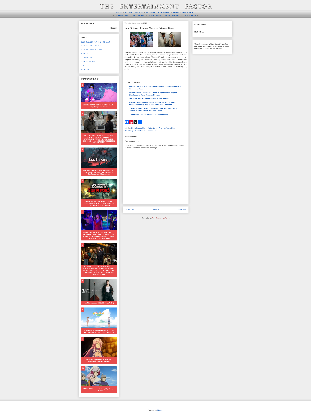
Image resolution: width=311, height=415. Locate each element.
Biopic (133, 128)
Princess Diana (153, 131)
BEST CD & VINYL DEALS (91, 46)
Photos (137, 131)
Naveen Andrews (159, 128)
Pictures (143, 131)
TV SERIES (150, 13)
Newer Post (130, 210)
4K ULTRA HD (139, 15)
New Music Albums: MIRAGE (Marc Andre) (99, 303)
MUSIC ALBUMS (172, 15)
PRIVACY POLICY (88, 62)
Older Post (182, 210)
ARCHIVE (84, 54)
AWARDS (128, 13)
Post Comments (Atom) (161, 218)
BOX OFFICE (187, 13)
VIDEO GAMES (189, 15)
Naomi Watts (147, 128)
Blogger (160, 410)
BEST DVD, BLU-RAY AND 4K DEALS (95, 42)
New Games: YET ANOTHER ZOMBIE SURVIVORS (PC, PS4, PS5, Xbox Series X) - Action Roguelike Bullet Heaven (99, 203)
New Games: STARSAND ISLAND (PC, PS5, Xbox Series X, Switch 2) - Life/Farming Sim (99, 331)
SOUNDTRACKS (155, 15)
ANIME (176, 13)
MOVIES (139, 13)
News (168, 128)
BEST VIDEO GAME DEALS (91, 50)
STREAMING (164, 13)
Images (139, 128)
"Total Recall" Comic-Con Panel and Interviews (148, 114)
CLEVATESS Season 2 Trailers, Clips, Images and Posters (98, 390)
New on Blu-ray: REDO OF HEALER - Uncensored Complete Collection (99, 360)
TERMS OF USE (87, 58)
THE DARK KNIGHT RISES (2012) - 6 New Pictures (149, 99)
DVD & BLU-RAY (122, 15)
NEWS (119, 13)
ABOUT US (85, 70)
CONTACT (85, 66)
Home (156, 210)
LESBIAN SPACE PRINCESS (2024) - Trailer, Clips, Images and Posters (98, 106)
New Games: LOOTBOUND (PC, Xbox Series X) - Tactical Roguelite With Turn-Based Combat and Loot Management (98, 172)
